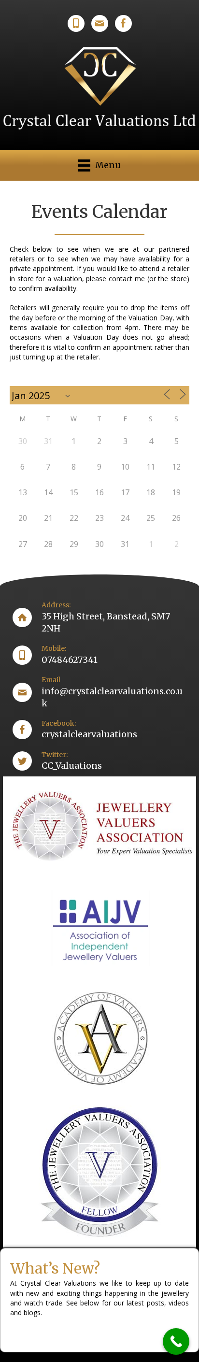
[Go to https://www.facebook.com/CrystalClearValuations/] (99, 730)
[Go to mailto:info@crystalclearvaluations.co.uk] (99, 692)
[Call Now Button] (176, 1341)
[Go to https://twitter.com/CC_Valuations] (99, 761)
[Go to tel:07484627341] (99, 655)
